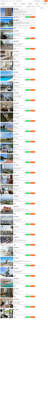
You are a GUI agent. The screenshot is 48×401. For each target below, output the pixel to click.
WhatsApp (27, 38)
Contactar (32, 38)
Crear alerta (28, 6)
